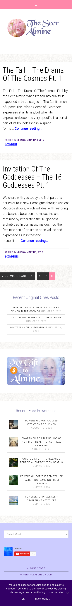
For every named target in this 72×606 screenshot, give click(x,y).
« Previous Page (14, 276)
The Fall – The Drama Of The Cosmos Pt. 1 (33, 74)
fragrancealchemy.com (36, 574)
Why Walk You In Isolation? (28, 327)
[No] (67, 593)
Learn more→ (42, 598)
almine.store (36, 568)
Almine (36, 28)
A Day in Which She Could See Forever (36, 317)
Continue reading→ (29, 128)
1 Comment (11, 144)
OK (23, 598)
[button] (36, 4)
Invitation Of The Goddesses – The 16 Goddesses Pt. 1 (32, 177)
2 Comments (12, 256)
